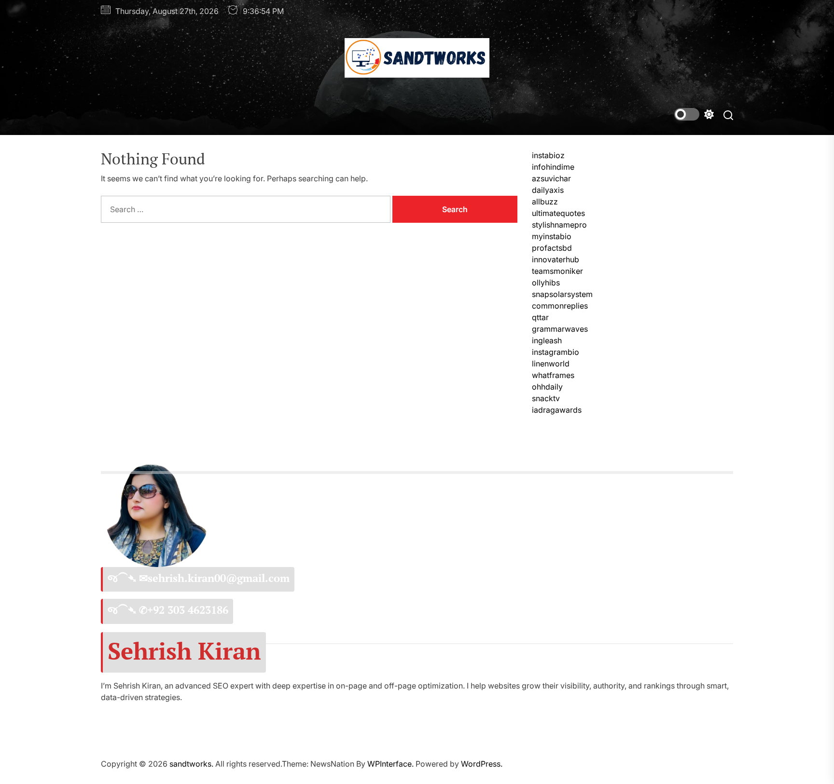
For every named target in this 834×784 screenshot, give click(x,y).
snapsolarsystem (562, 294)
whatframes (553, 375)
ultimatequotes (558, 213)
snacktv (546, 398)
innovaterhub (555, 259)
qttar (540, 317)
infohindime (553, 167)
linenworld (551, 363)
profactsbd (552, 248)
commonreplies (560, 306)
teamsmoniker (557, 271)
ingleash (547, 340)
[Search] (728, 115)
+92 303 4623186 (187, 610)
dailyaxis (548, 190)
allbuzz (545, 201)
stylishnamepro (559, 225)
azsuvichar (551, 178)
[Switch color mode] (694, 114)
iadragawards (557, 410)
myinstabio (551, 236)
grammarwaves (560, 329)
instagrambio (555, 352)
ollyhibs (546, 282)
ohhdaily (547, 387)
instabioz (548, 155)
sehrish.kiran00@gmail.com (219, 578)
